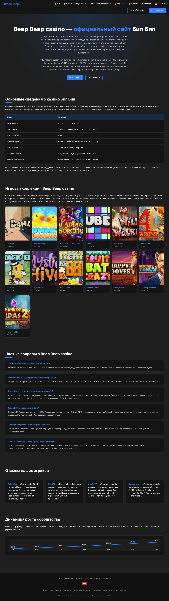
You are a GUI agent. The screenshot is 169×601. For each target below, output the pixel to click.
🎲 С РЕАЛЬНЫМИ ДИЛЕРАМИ (75, 4)
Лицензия (69, 578)
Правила (78, 578)
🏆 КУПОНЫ (133, 4)
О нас (61, 578)
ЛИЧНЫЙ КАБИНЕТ (137, 10)
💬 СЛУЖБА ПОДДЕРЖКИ (101, 4)
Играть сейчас (74, 77)
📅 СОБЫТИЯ (160, 4)
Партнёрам (106, 578)
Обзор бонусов (94, 77)
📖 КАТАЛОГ (146, 4)
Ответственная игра (92, 578)
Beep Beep (11, 4)
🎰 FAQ (57, 4)
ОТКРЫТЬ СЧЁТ (157, 10)
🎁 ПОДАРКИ (120, 4)
